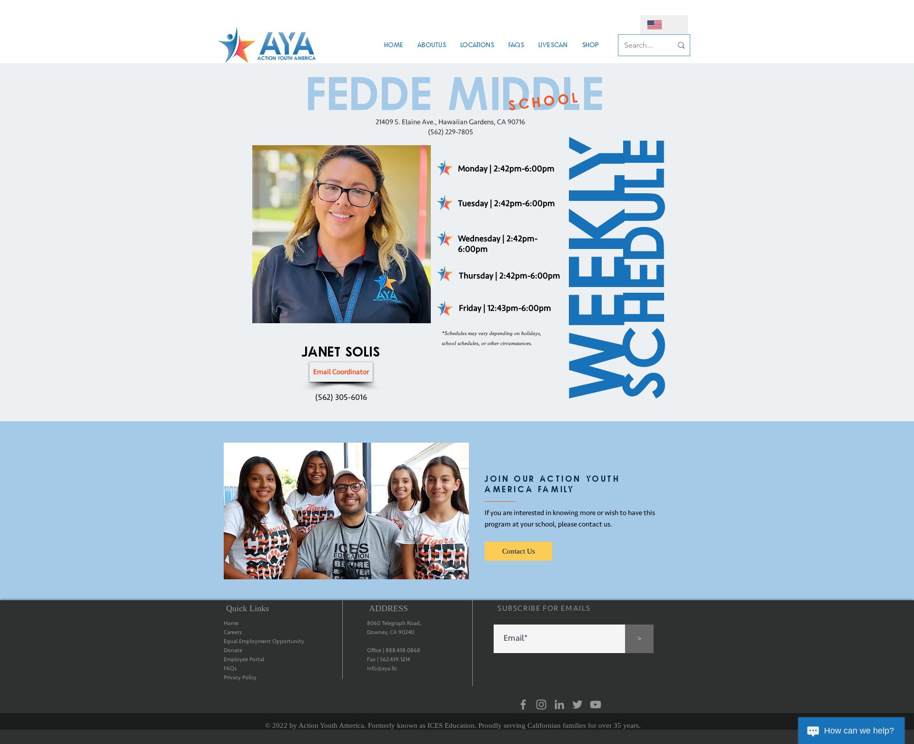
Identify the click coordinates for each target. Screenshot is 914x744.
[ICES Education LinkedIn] (559, 704)
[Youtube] (595, 704)
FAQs (230, 668)
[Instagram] (541, 704)
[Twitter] (577, 704)
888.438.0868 (403, 650)
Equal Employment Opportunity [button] (264, 641)
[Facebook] (523, 704)
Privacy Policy (240, 677)
